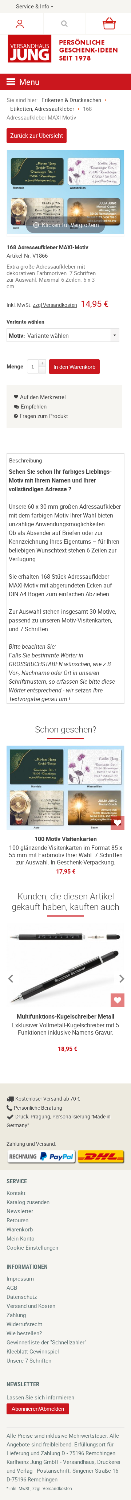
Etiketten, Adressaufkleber (42, 108)
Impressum (20, 1278)
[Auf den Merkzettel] (117, 823)
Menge (15, 365)
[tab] (65, 460)
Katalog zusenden (28, 1202)
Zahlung (16, 1315)
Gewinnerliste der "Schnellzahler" (46, 1342)
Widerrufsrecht (24, 1324)
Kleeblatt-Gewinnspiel (33, 1351)
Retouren (17, 1220)
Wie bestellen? (24, 1333)
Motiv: (17, 336)
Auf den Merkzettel (43, 397)
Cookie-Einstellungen (32, 1247)
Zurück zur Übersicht (36, 136)
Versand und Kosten (31, 1305)
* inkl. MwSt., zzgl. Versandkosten (39, 1488)
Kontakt (16, 1192)
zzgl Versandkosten (55, 304)
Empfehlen (34, 406)
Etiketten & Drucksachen (71, 99)
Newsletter (20, 1211)
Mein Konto (21, 1238)
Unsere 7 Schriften (29, 1360)
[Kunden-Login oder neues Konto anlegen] (19, 24)
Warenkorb (20, 1229)
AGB (12, 1287)
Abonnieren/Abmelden (38, 1409)
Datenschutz (22, 1296)
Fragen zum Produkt (44, 415)
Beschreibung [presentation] (25, 460)
